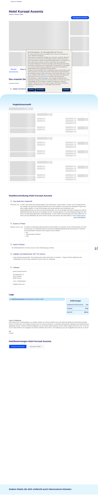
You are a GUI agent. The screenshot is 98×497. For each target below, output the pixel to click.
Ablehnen (31, 89)
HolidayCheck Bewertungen (17, 346)
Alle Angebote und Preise (80, 17)
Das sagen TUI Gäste (35, 346)
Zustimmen (66, 89)
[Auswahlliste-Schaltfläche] (87, 11)
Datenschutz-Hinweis (43, 76)
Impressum (30, 86)
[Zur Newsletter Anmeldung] (96, 249)
